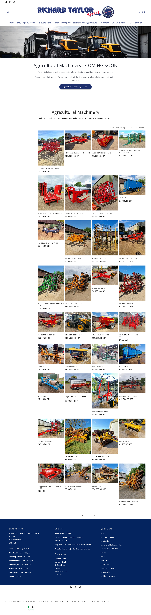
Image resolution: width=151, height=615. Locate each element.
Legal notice (106, 601)
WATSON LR (42, 396)
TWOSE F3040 (124, 441)
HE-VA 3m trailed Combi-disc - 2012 (77, 153)
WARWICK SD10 (124, 198)
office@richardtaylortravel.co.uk (77, 549)
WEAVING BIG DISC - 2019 (74, 213)
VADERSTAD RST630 (45, 441)
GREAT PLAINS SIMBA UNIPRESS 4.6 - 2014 (51, 304)
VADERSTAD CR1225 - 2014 (47, 335)
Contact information (56, 601)
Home (103, 533)
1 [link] (82, 515)
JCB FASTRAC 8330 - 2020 (73, 335)
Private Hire (105, 541)
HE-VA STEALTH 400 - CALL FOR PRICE (130, 336)
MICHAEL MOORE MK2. (73, 258)
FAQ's (103, 557)
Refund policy (82, 601)
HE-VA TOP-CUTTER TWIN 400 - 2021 (50, 213)
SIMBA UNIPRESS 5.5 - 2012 (74, 303)
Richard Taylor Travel (17, 601)
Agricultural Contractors (109, 549)
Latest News (105, 560)
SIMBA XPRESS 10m (99, 486)
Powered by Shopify (30, 601)
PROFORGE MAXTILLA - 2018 (102, 213)
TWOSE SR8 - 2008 (71, 456)
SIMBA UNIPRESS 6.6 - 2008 (129, 501)
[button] (8, 12)
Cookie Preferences (108, 576)
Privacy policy (43, 601)
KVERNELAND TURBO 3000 (128, 258)
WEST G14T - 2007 (125, 366)
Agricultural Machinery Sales (111, 545)
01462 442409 (65, 533)
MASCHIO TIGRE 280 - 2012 (101, 153)
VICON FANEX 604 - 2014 (100, 411)
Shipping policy (95, 601)
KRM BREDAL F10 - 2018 (100, 335)
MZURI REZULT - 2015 (99, 258)
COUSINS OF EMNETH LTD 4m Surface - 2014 (129, 151)
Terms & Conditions (108, 568)
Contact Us (105, 564)
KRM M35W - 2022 (71, 366)
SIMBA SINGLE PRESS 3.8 (73, 486)
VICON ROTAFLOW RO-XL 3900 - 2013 (76, 397)
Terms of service (70, 601)
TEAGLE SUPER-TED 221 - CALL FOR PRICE (50, 487)
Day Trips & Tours (107, 537)
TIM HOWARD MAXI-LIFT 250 (48, 243)
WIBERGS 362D (97, 366)
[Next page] (100, 515)
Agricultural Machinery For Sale (75, 87)
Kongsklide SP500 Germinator (48, 168)
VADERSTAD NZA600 (126, 303)
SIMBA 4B (41, 366)
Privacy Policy (106, 572)
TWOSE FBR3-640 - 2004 (100, 456)
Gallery (103, 553)
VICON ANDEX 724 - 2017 (128, 396)
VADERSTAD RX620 (98, 288)
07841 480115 (66, 540)
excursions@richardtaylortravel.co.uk (77, 545)
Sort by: (111, 128)
